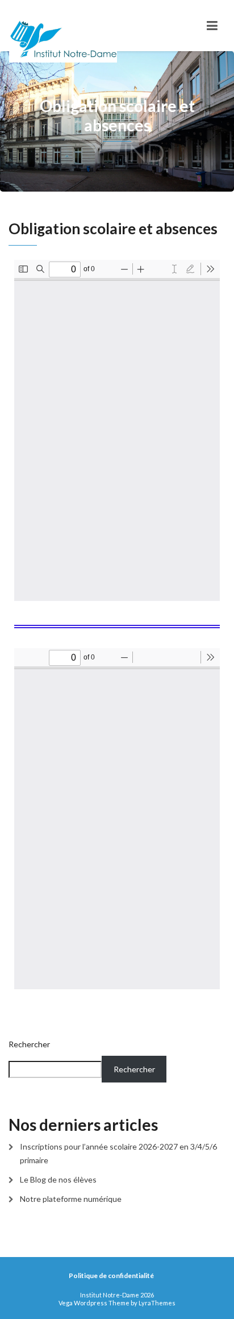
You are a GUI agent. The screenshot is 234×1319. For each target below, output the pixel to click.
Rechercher (29, 1044)
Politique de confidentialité (111, 1275)
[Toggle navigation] (212, 25)
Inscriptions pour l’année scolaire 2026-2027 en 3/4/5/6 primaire (118, 1153)
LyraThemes (157, 1302)
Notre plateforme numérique (71, 1199)
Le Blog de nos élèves (58, 1179)
